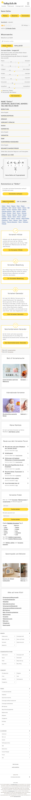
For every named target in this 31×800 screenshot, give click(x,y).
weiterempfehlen (15, 767)
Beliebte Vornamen (13, 523)
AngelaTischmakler (19, 455)
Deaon (4, 215)
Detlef (2, 138)
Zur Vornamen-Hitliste (15, 250)
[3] (6, 25)
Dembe (24, 211)
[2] (4, 25)
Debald (4, 218)
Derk (14, 211)
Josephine (18, 532)
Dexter (4, 213)
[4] (8, 25)
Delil (10, 207)
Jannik (6, 532)
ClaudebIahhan (18, 475)
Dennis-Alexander (12, 222)
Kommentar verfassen (15, 194)
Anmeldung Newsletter (15, 777)
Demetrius (5, 220)
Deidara (4, 216)
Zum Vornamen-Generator (15, 314)
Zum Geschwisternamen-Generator (15, 343)
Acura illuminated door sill (12, 483)
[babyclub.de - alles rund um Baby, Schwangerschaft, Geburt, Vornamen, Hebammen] (9, 4)
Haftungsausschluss (17, 796)
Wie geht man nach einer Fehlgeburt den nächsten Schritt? (15, 447)
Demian (9, 213)
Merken (5, 15)
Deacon (13, 206)
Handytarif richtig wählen (12, 478)
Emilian (6, 529)
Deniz (20, 222)
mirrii (17, 450)
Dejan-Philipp (25, 218)
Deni (8, 218)
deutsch (3, 125)
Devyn (19, 213)
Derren (24, 216)
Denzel (14, 207)
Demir (14, 216)
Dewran (15, 220)
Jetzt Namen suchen (14, 431)
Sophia (17, 527)
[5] (10, 25)
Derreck (14, 215)
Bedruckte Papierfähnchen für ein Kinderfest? (14, 465)
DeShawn (25, 222)
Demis (3, 209)
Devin (8, 206)
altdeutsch (4, 119)
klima (17, 480)
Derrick (9, 209)
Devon (19, 216)
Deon (20, 220)
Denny (13, 218)
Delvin (3, 206)
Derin (10, 220)
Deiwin (4, 222)
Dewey (24, 207)
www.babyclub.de (14, 784)
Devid (14, 213)
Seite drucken (15, 764)
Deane (19, 207)
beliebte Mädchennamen (15, 539)
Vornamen (10, 352)
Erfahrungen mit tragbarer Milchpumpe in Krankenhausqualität (15, 459)
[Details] (29, 25)
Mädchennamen (22, 500)
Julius (5, 527)
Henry (5, 531)
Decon (23, 206)
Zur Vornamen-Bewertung (15, 278)
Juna (16, 534)
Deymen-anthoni (6, 211)
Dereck (25, 220)
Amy (16, 531)
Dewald (4, 223)
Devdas (9, 215)
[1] (2, 25)
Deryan (18, 218)
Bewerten (15, 15)
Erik (5, 534)
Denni (19, 215)
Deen (18, 206)
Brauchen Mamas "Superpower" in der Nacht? (14, 472)
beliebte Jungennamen (14, 537)
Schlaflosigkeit (9, 453)
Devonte (14, 209)
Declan (24, 215)
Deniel (9, 216)
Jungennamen (12, 350)
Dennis (24, 209)
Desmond (4, 207)
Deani (19, 209)
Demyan (24, 213)
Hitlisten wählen (10, 542)
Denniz (19, 211)
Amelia (17, 529)
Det (28, 207)
